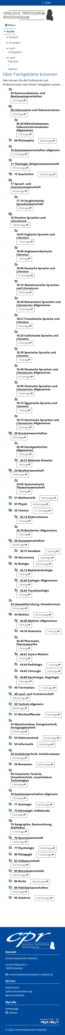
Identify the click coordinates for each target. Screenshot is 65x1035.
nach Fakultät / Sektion (12, 63)
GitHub (12, 1012)
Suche (10, 31)
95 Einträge (18, 731)
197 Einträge (19, 168)
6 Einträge (23, 208)
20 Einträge (18, 608)
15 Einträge (24, 309)
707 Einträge (42, 614)
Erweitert (12, 42)
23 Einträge (18, 758)
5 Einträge (17, 784)
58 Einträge (45, 744)
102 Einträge (19, 865)
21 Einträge (18, 831)
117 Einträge (41, 510)
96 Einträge (47, 498)
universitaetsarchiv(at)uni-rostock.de (31, 974)
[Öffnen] (10, 173)
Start (48, 2)
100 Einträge (19, 875)
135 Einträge (42, 564)
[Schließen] (10, 106)
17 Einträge (24, 241)
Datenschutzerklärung (18, 991)
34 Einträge (44, 764)
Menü (11, 25)
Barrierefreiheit (14, 995)
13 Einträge (24, 393)
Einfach (12, 37)
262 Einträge (39, 881)
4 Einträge (23, 326)
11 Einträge (47, 687)
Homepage (11, 1008)
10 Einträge (18, 474)
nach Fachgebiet (12, 50)
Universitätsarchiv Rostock (21, 958)
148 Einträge (19, 225)
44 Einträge (18, 708)
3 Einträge (23, 292)
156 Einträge (19, 698)
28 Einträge (18, 191)
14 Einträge (18, 842)
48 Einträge (46, 140)
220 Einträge (43, 898)
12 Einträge (18, 154)
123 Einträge (46, 174)
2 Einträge (17, 100)
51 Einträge (24, 275)
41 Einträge (24, 376)
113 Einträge (45, 854)
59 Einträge (50, 738)
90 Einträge (39, 504)
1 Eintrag (23, 258)
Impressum (12, 987)
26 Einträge (46, 848)
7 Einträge (23, 454)
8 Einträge (17, 437)
